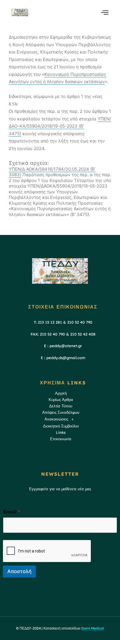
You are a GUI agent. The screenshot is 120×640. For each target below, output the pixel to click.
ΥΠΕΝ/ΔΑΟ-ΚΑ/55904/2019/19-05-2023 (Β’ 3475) (60, 126)
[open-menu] (104, 12)
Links (61, 432)
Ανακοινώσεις (56, 419)
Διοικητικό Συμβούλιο (61, 426)
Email (11, 512)
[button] (60, 419)
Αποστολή (19, 571)
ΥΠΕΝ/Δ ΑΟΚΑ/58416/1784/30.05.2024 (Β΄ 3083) (52, 172)
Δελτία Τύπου (60, 406)
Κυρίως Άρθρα (61, 399)
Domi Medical (92, 628)
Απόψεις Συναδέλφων (61, 412)
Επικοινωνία (60, 438)
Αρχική (61, 393)
